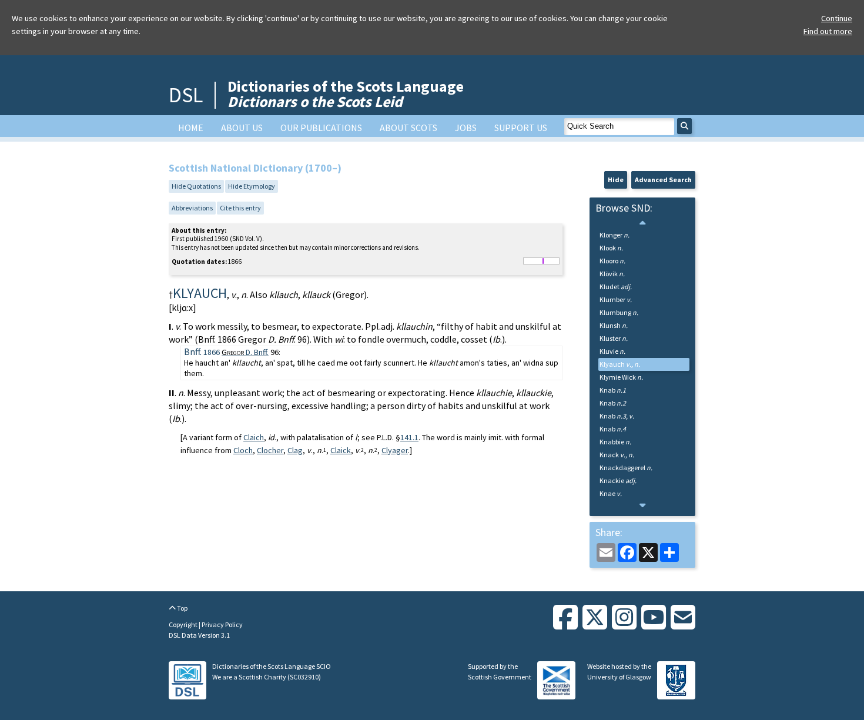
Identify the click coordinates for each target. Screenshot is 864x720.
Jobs (466, 127)
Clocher (270, 450)
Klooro (612, 260)
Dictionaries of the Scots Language (345, 93)
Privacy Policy (222, 624)
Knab (613, 390)
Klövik (612, 273)
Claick (340, 450)
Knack (617, 454)
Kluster (614, 338)
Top (181, 608)
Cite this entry (240, 207)
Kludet (616, 286)
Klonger (614, 234)
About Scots (408, 127)
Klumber (616, 299)
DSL (186, 95)
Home (190, 127)
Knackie (618, 480)
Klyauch (620, 364)
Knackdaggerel (626, 467)
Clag (295, 450)
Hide (616, 179)
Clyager (394, 450)
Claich (253, 437)
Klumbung (619, 312)
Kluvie (612, 351)
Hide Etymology (251, 186)
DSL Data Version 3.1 (199, 635)
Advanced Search (663, 179)
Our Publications (321, 127)
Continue (836, 18)
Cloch (243, 450)
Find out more (827, 31)
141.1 (409, 437)
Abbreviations (192, 207)
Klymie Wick (621, 377)
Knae (611, 493)
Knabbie (615, 441)
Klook (611, 247)
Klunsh (614, 325)
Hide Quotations (196, 186)
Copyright (184, 624)
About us (242, 127)
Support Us (520, 127)
